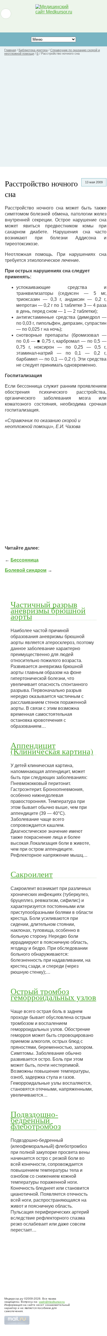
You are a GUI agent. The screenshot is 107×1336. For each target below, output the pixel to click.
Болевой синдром (26, 570)
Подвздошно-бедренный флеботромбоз (36, 1120)
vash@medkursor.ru (52, 1301)
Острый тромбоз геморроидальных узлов (53, 994)
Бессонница (25, 560)
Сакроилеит (32, 874)
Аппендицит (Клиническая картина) (52, 748)
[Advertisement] (53, 113)
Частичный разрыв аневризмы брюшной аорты (48, 610)
